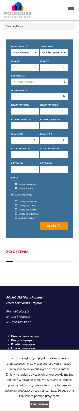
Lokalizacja (18, 76)
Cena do (44, 61)
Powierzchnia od (21, 119)
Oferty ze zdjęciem (28, 202)
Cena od (15, 61)
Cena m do (46, 134)
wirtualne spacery (27, 218)
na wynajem (26, 336)
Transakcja (46, 46)
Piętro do (46, 163)
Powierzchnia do (50, 119)
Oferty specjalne (27, 206)
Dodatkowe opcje (21, 194)
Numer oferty (19, 90)
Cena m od (17, 134)
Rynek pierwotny (27, 185)
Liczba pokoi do (49, 105)
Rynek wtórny (26, 189)
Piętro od (17, 163)
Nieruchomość (19, 46)
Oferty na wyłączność (29, 214)
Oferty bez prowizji (28, 210)
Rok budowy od (20, 148)
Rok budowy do (49, 148)
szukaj (52, 225)
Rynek (14, 177)
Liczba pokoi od (20, 105)
